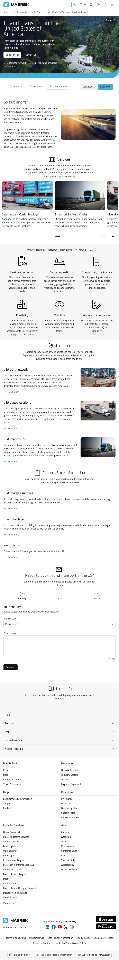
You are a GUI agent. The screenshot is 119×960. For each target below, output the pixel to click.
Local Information (20, 12)
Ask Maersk (74, 4)
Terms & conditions (16, 938)
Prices (6, 770)
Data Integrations (70, 808)
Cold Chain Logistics (13, 869)
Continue (10, 667)
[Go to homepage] (16, 4)
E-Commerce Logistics (14, 860)
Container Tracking (12, 779)
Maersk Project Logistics (15, 874)
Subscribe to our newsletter (96, 954)
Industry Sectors (69, 775)
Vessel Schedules (12, 784)
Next (112, 236)
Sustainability (68, 860)
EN (84, 4)
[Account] (105, 4)
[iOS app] (106, 919)
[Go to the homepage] (15, 922)
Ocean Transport (11, 832)
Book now (105, 86)
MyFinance (66, 799)
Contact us (30, 54)
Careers (65, 832)
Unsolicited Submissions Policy (70, 943)
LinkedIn (47, 927)
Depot (6, 878)
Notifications (91, 3)
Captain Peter (68, 813)
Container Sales (69, 850)
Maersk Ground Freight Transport (20, 888)
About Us (66, 837)
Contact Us (8, 808)
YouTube (59, 927)
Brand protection (42, 943)
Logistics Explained (71, 784)
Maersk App (67, 803)
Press (64, 855)
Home (6, 12)
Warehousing (10, 850)
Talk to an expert (21, 954)
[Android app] (106, 926)
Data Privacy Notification (60, 938)
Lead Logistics (10, 846)
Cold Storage (9, 883)
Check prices (12, 54)
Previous (103, 236)
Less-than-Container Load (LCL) (19, 864)
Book (5, 775)
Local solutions (79, 12)
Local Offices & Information (17, 799)
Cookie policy (83, 938)
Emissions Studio (70, 817)
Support (98, 4)
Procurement (68, 846)
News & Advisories (70, 770)
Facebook (54, 927)
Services (18, 86)
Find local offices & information (55, 954)
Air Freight (8, 855)
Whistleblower (36, 938)
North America (37, 12)
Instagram (71, 927)
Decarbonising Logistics (15, 892)
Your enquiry (9, 633)
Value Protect (10, 897)
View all (7, 903)
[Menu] (112, 4)
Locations (38, 86)
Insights (65, 779)
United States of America (58, 12)
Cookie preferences (103, 938)
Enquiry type (9, 618)
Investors (66, 841)
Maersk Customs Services (16, 837)
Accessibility (67, 864)
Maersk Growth (69, 869)
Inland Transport (11, 841)
